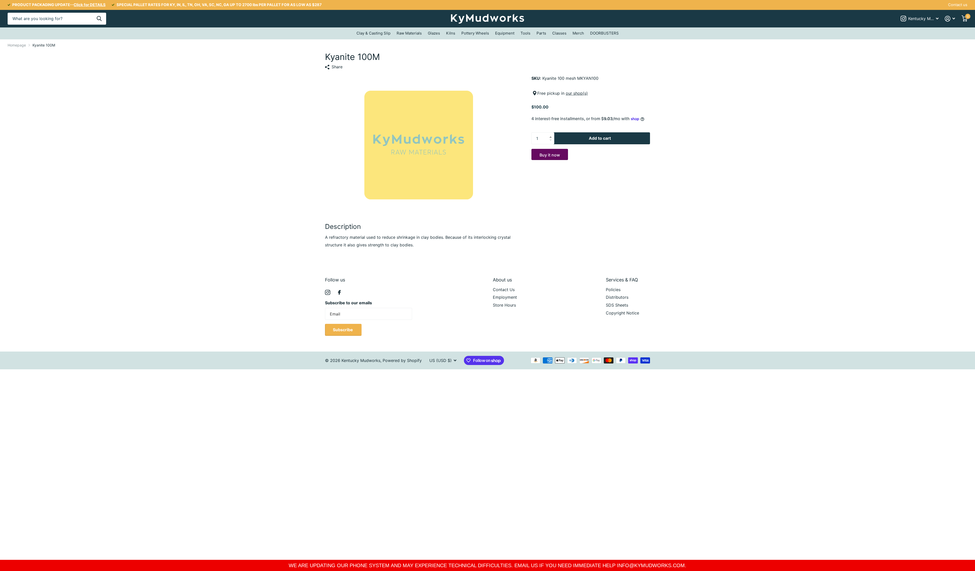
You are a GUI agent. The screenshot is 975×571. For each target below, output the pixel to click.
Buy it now (550, 154)
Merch (578, 33)
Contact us (957, 5)
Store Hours (504, 305)
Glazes (434, 33)
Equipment (504, 33)
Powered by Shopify (402, 360)
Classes (559, 33)
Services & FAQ (622, 279)
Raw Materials (409, 33)
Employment (505, 297)
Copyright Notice (622, 312)
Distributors (617, 297)
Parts (541, 33)
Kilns (450, 33)
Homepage (17, 45)
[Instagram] (327, 292)
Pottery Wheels (475, 33)
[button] (552, 134)
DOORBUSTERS (604, 33)
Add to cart (600, 138)
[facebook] (339, 292)
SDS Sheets (617, 305)
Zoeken (99, 19)
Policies (613, 289)
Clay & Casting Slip (373, 33)
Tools (525, 33)
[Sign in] (950, 18)
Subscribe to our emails (348, 302)
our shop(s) (577, 93)
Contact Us (504, 289)
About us (502, 279)
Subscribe (343, 329)
